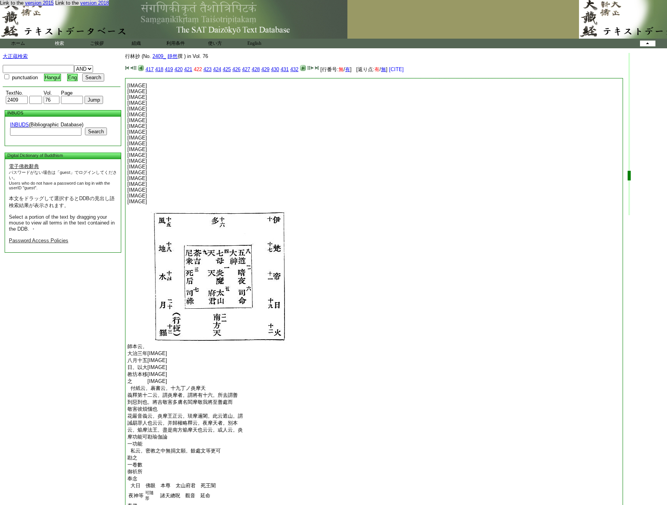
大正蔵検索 (15, 56)
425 (227, 69)
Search (96, 131)
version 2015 (39, 3)
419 (169, 69)
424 (217, 69)
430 (275, 69)
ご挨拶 (97, 43)
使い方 (215, 43)
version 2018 (94, 3)
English (254, 43)
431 (285, 69)
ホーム (18, 43)
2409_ (159, 56)
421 (188, 69)
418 (159, 69)
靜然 (173, 56)
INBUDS (19, 125)
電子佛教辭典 (24, 166)
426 (236, 69)
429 (265, 69)
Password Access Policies (38, 240)
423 (207, 69)
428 (256, 69)
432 (294, 69)
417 (150, 69)
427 (246, 69)
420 (178, 69)
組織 (136, 43)
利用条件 (175, 43)
